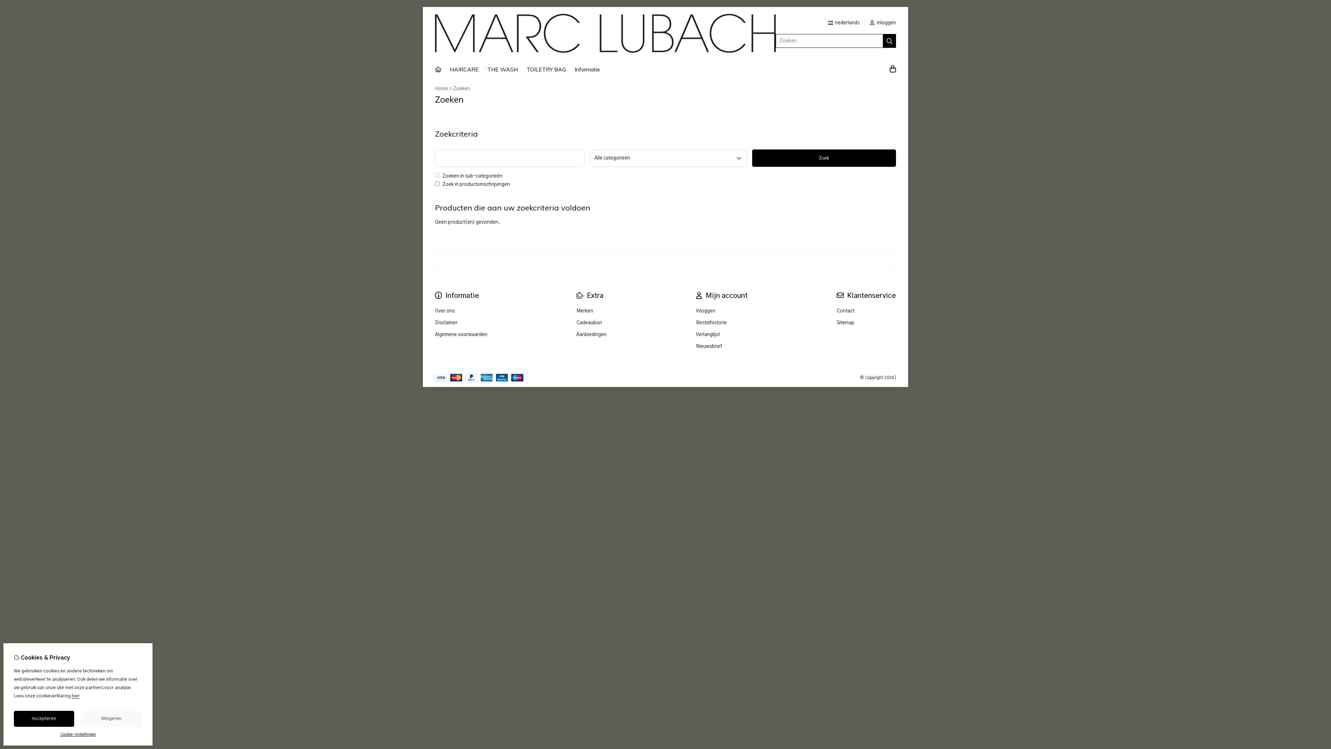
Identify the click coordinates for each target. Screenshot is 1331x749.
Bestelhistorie (711, 322)
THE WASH (502, 69)
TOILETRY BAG (546, 69)
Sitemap (845, 322)
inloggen (886, 22)
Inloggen (705, 311)
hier (76, 696)
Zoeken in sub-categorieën (472, 176)
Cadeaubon (589, 322)
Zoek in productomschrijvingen (475, 184)
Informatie (587, 69)
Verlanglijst (708, 334)
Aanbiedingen (591, 334)
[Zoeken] (889, 41)
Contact (845, 311)
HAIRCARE (464, 69)
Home (441, 88)
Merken (584, 311)
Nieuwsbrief (709, 346)
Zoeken (461, 88)
